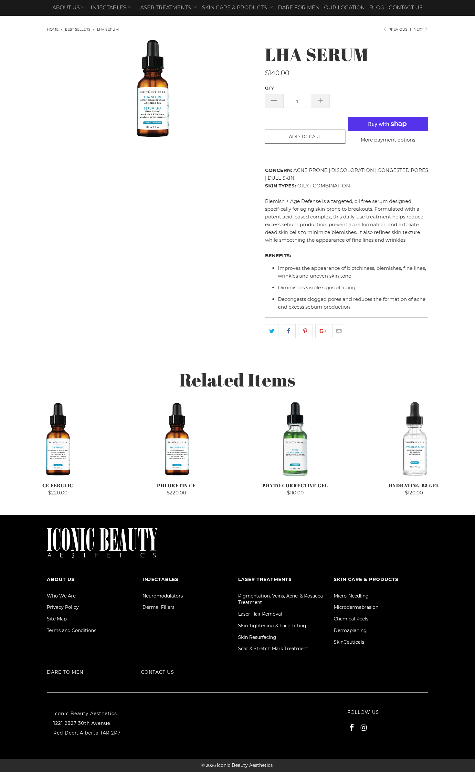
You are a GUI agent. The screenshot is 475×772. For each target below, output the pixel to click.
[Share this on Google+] (322, 331)
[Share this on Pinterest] (305, 331)
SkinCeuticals (349, 642)
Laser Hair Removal (260, 614)
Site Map (57, 619)
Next (419, 29)
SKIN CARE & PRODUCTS (235, 8)
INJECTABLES (109, 8)
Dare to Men (65, 672)
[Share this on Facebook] (289, 331)
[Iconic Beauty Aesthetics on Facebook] (352, 728)
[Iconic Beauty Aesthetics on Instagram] (364, 728)
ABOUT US (66, 8)
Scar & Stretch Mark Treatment (273, 648)
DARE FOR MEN (299, 8)
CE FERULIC (58, 439)
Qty (269, 87)
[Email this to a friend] (339, 331)
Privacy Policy (63, 607)
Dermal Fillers (158, 607)
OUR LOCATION (344, 8)
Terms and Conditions (71, 630)
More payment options (388, 140)
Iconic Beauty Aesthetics (245, 765)
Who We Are (61, 596)
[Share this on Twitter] (272, 331)
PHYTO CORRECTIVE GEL (295, 439)
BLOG (376, 8)
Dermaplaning (350, 630)
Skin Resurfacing (257, 637)
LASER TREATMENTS (164, 8)
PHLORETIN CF (177, 439)
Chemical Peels (351, 619)
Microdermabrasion (356, 607)
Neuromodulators (162, 596)
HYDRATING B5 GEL (414, 439)
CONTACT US (406, 8)
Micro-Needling (351, 596)
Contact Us (157, 672)
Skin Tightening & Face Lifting (272, 626)
